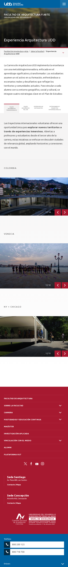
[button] (64, 4)
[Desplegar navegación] (34, 52)
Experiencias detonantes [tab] (38, 107)
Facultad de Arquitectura (18, 398)
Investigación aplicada (16, 434)
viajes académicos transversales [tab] (11, 108)
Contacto (11, 485)
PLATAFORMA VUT (12, 454)
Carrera (8, 412)
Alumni (8, 447)
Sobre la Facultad (13, 406)
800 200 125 (18, 544)
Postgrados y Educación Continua (22, 420)
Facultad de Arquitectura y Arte (27, 15)
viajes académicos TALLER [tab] (25, 108)
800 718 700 (18, 552)
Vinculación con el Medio (17, 440)
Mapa (18, 485)
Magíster (9, 426)
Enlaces (7, 564)
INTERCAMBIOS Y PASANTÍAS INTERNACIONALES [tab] (55, 108)
